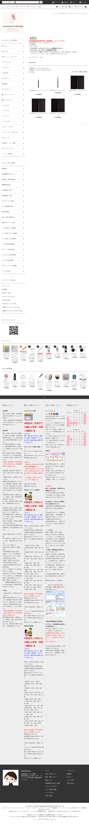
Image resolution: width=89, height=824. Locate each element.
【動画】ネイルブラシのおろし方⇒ (39, 68)
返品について (49, 780)
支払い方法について (50, 774)
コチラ (29, 622)
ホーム (3, 6)
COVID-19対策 (6, 300)
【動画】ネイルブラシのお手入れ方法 (12, 310)
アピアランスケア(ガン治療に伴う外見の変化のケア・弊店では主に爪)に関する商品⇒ (32, 816)
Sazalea (41, 57)
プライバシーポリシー (51, 786)
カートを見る (70, 780)
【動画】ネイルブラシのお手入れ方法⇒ (40, 70)
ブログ (72, 6)
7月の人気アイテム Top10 (9, 303)
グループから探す (25, 6)
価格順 (81, 71)
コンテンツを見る (37, 6)
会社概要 (4, 289)
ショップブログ (49, 792)
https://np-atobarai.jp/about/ (55, 584)
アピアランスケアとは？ (8, 296)
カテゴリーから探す (13, 6)
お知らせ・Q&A (6, 293)
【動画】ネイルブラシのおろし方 (11, 307)
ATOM (50, 795)
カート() (83, 2)
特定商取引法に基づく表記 (52, 783)
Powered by (35, 819)
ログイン (74, 2)
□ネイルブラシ (36, 57)
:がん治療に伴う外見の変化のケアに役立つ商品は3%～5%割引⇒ (54, 52)
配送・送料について (50, 777)
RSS (46, 795)
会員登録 (66, 2)
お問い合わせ (80, 6)
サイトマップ (5, 286)
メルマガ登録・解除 (62, 6)
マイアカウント (71, 770)
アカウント (57, 2)
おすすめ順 (75, 71)
